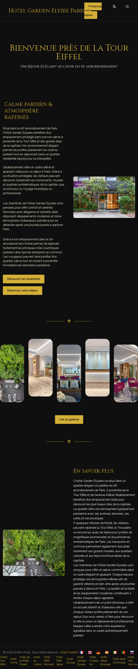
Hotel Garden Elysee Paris (46, 10)
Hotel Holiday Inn (93, 661)
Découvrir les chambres (23, 279)
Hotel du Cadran (37, 661)
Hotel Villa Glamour (133, 661)
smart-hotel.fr (69, 652)
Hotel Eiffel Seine (59, 661)
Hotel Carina (13, 660)
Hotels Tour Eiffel (4, 661)
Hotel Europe (71, 660)
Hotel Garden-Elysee (82, 661)
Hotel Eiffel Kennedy (49, 661)
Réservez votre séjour (22, 290)
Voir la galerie (69, 419)
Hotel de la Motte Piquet (25, 661)
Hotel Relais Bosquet (105, 661)
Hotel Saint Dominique (119, 660)
